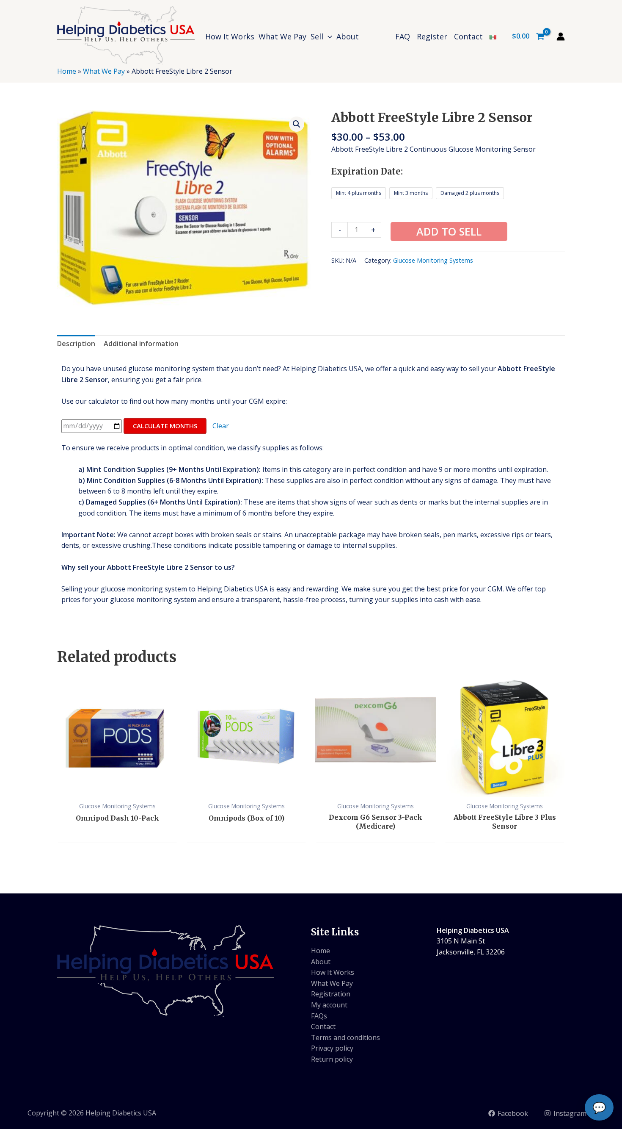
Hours (537, 972)
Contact (323, 1026)
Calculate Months (165, 426)
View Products (537, 952)
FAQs (319, 1016)
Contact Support (537, 1032)
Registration (330, 994)
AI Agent (537, 1052)
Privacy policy (332, 1048)
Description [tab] (76, 343)
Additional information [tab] (141, 343)
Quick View (117, 788)
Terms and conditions (345, 1037)
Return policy (332, 1059)
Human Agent (537, 1012)
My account (329, 1005)
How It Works (332, 972)
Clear (220, 425)
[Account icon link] (560, 36)
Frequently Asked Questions (537, 992)
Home (66, 71)
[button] (327, 36)
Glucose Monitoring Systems (433, 260)
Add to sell (449, 231)
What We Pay (104, 71)
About (320, 961)
